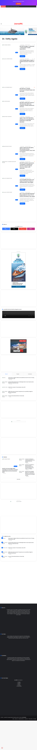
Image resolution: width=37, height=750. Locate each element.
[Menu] (1, 24)
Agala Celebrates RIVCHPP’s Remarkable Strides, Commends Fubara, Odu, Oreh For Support (27, 149)
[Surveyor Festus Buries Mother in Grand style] (5, 397)
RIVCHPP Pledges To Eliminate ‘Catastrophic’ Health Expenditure (27, 48)
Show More (18, 479)
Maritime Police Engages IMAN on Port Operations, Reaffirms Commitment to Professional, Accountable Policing (30, 473)
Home (13, 718)
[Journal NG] (18, 24)
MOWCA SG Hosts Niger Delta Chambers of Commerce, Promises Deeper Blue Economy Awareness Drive (10, 470)
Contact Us (26, 718)
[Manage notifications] (2, 748)
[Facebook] (15, 616)
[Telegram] (20, 616)
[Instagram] (19, 616)
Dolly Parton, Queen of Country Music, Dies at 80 (13, 6)
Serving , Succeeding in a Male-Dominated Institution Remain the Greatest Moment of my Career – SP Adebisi (29, 466)
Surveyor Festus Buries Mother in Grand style (16, 395)
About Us (16, 718)
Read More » (22, 56)
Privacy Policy (31, 718)
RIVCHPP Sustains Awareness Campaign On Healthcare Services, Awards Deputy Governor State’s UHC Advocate (27, 165)
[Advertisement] (18, 14)
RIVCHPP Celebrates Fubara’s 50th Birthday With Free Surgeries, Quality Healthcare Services (27, 104)
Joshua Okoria (22, 87)
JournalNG (5, 717)
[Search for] (35, 24)
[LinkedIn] (17, 616)
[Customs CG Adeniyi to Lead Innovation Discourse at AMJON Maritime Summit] (21, 460)
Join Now (18, 3)
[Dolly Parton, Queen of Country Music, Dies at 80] (5, 388)
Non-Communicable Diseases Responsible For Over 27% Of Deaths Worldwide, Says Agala (27, 195)
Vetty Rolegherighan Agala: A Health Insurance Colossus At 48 (27, 62)
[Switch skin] (34, 24)
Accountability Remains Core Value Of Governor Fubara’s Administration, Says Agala (27, 181)
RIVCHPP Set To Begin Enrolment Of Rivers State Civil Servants (27, 90)
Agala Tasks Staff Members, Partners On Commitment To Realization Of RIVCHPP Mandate (27, 120)
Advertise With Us (21, 718)
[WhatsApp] (21, 616)
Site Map (34, 718)
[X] (16, 616)
